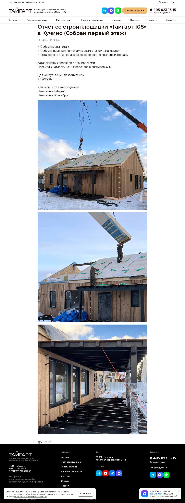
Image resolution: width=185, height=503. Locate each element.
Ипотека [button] (116, 20)
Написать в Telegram (52, 91)
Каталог (13, 20)
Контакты (171, 20)
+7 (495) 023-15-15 (50, 79)
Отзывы (134, 20)
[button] (134, 11)
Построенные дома (36, 20)
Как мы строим (64, 20)
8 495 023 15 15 (163, 10)
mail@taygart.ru (158, 467)
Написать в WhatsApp (53, 95)
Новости (152, 20)
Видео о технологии (92, 20)
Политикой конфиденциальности (30, 496)
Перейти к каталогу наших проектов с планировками (74, 67)
